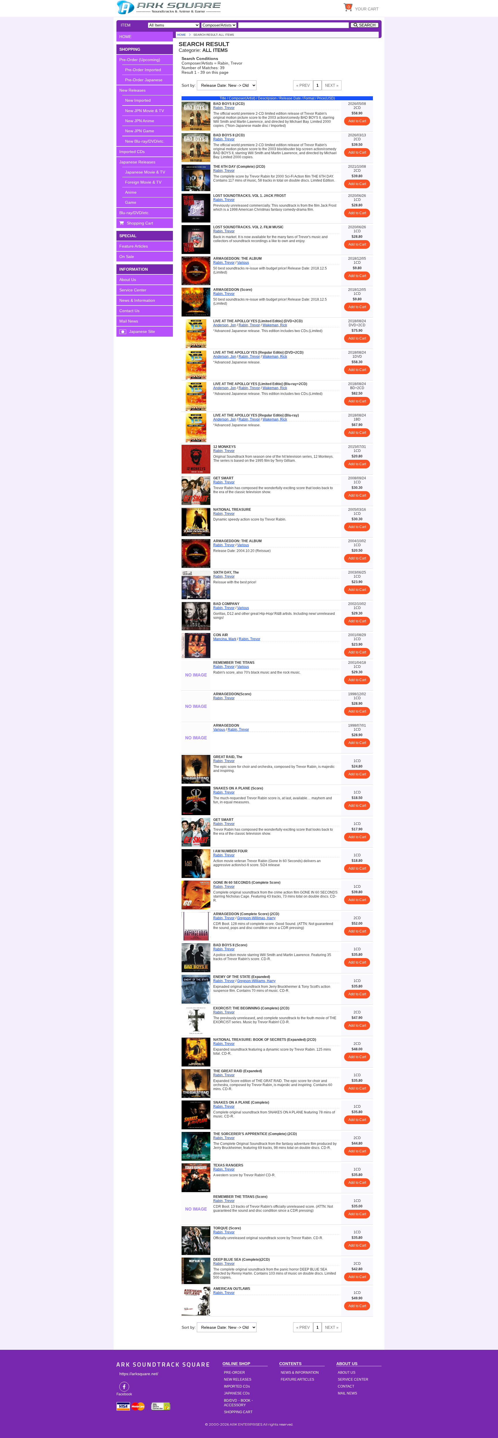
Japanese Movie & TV (145, 172)
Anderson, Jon (224, 325)
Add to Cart (357, 121)
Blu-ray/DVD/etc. (134, 212)
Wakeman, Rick (275, 325)
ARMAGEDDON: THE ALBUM (237, 259)
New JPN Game (139, 131)
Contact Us (129, 310)
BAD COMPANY (226, 604)
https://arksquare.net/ (138, 1373)
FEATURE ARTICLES (297, 1379)
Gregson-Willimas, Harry (256, 918)
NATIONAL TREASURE (232, 510)
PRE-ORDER (234, 1373)
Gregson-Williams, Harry (256, 981)
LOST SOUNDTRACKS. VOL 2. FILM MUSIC (248, 227)
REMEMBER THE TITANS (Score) (240, 1197)
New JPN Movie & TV (144, 110)
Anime (131, 192)
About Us (127, 279)
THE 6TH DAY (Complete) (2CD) (239, 167)
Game (130, 202)
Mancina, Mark (224, 639)
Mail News (128, 321)
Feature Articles (133, 246)
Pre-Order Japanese (144, 80)
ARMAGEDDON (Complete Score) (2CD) (246, 914)
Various (243, 263)
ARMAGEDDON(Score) (232, 694)
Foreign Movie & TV (143, 182)
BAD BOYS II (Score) (230, 945)
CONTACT (346, 1386)
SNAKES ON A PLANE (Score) (238, 788)
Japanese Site (142, 331)
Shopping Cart (140, 223)
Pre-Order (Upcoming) (139, 59)
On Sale (126, 256)
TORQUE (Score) (227, 1228)
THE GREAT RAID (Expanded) (237, 1071)
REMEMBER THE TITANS (233, 663)
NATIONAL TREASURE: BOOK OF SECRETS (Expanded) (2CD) (264, 1040)
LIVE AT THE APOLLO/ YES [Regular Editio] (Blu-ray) (256, 415)
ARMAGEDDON (226, 725)
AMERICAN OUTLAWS (231, 1289)
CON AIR (220, 635)
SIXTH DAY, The (226, 572)
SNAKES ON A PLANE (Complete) (241, 1102)
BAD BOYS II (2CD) (229, 104)
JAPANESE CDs (237, 1393)
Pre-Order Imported (143, 69)
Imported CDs (132, 151)
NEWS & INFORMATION (300, 1373)
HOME (169, 7)
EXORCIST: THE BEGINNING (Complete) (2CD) (251, 1008)
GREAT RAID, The (227, 757)
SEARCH (367, 25)
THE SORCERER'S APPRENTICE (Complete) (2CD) (255, 1134)
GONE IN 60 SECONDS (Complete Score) (246, 883)
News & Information (137, 300)
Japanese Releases (137, 162)
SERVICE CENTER (353, 1379)
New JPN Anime (139, 120)
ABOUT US (346, 1373)
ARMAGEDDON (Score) (232, 290)
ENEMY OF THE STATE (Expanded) (241, 977)
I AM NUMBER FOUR (230, 851)
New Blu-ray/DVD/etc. (145, 141)
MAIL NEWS (347, 1393)
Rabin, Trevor (224, 108)
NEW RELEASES (237, 1379)
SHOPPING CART (238, 1412)
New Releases (132, 90)
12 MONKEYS (224, 447)
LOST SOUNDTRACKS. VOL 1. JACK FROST (249, 196)
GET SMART (223, 478)
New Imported (138, 100)
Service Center (132, 290)
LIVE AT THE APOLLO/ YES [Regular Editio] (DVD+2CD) (258, 352)
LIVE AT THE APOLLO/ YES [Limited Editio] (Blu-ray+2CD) (260, 384)
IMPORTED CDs (237, 1386)
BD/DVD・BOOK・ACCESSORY (239, 1403)
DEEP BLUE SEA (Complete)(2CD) (241, 1260)
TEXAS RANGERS (228, 1165)
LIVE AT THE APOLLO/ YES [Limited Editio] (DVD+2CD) (258, 321)
